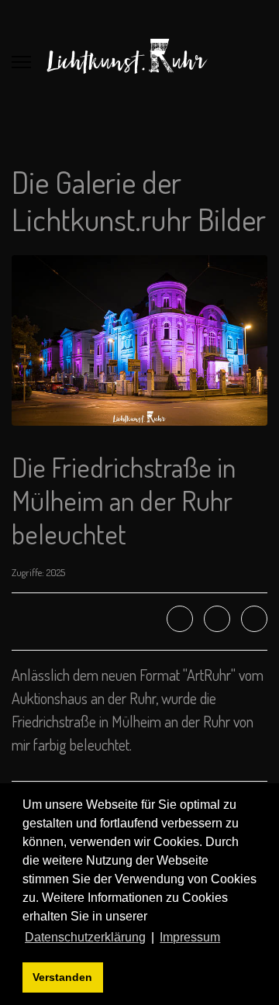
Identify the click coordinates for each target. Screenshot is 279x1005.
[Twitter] (217, 619)
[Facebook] (180, 619)
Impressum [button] (190, 937)
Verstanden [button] (62, 977)
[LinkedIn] (254, 619)
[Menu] (21, 62)
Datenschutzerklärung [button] (85, 937)
